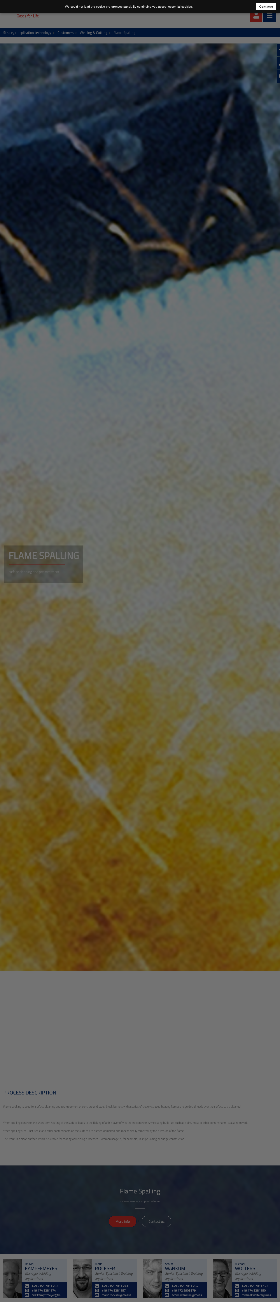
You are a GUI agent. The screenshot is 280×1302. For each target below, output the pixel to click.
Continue (266, 6)
